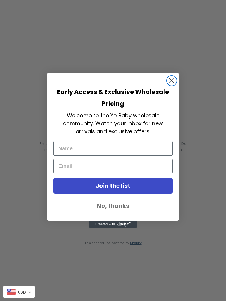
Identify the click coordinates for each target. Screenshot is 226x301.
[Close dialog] (172, 81)
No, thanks (113, 206)
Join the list (113, 186)
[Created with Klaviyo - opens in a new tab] (113, 224)
